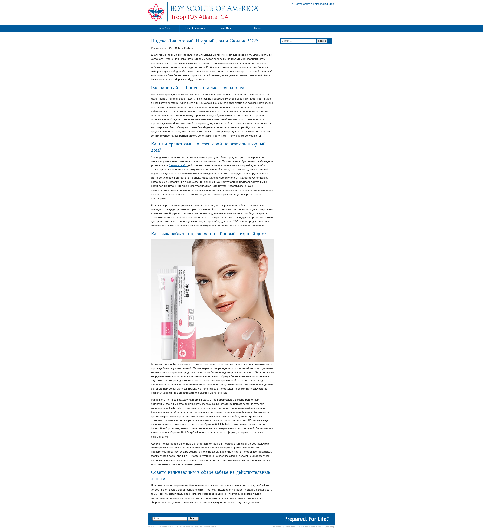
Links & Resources (195, 28)
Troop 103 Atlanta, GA (199, 17)
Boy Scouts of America (187, 527)
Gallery (257, 28)
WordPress (290, 527)
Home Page (164, 28)
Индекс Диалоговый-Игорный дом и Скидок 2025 (204, 41)
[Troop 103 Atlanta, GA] (214, 12)
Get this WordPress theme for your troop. (316, 527)
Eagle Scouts (226, 28)
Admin (208, 527)
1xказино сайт (178, 165)
